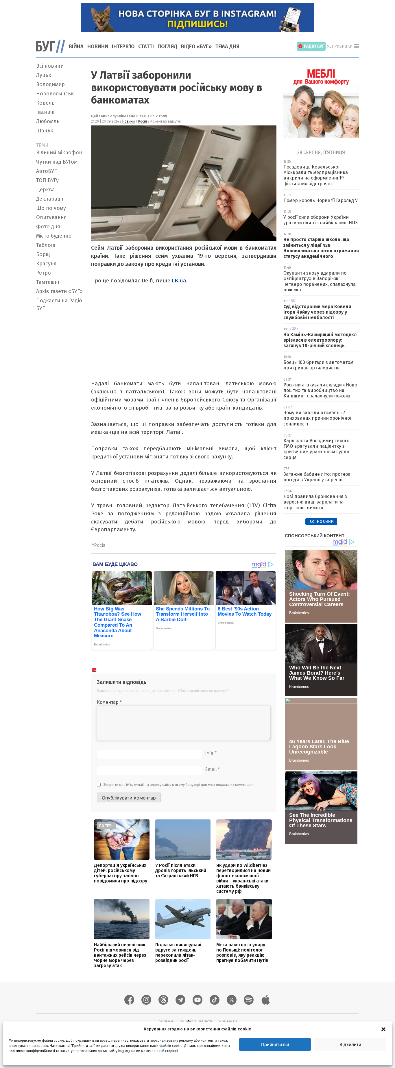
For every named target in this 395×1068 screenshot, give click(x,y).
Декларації (49, 199)
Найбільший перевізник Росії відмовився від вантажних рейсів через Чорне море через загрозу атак (120, 955)
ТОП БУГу (47, 180)
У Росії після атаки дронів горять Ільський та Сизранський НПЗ (180, 870)
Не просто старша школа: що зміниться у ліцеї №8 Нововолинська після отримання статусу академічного (321, 248)
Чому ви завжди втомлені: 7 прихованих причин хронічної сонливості (317, 418)
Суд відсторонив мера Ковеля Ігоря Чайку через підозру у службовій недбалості (317, 312)
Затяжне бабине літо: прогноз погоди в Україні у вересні (316, 476)
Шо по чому (51, 208)
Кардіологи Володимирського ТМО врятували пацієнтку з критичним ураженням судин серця (316, 449)
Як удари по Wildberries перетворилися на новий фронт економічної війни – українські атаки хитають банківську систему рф (243, 878)
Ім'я (211, 753)
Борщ (43, 254)
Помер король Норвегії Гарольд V (320, 200)
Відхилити (350, 1044)
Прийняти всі (275, 1044)
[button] (383, 1029)
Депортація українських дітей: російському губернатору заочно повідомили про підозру (120, 873)
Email (212, 769)
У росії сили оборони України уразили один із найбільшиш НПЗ (320, 219)
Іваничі (45, 112)
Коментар (109, 702)
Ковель (45, 103)
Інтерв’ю (123, 46)
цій (161, 1051)
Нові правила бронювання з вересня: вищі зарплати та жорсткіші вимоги (315, 502)
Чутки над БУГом (56, 162)
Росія (142, 121)
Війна (76, 46)
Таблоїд (46, 245)
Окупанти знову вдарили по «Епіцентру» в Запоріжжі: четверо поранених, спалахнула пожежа (319, 281)
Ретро (43, 273)
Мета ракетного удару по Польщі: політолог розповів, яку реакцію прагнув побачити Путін (242, 952)
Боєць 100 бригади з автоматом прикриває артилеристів (318, 365)
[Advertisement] (60, 400)
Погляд (167, 46)
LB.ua (179, 280)
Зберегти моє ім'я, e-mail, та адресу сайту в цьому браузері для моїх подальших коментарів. (179, 785)
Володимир (50, 84)
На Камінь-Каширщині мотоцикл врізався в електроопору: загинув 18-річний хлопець (320, 340)
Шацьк (44, 130)
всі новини (321, 521)
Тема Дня (227, 46)
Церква (45, 189)
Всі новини (50, 66)
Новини (97, 46)
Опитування (51, 217)
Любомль (48, 121)
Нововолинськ (55, 93)
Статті (146, 46)
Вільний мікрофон (59, 152)
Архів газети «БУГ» (59, 291)
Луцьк (43, 75)
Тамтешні (47, 282)
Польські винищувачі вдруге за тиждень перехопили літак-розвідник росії (178, 952)
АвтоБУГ (46, 171)
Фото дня (48, 226)
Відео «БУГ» (196, 46)
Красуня (46, 263)
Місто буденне (53, 236)
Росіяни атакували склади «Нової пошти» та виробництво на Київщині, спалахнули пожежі (321, 390)
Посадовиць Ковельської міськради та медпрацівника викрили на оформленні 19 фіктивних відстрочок (315, 175)
